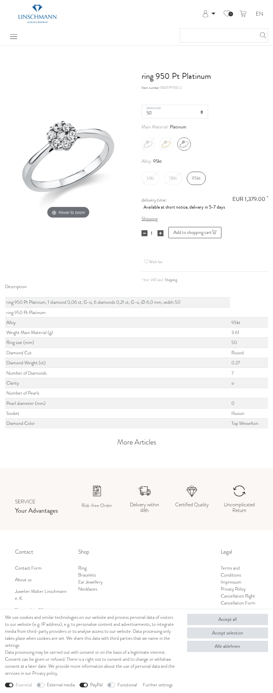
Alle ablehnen (227, 646)
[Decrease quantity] (144, 233)
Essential (24, 685)
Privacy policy (44, 673)
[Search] (261, 35)
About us (23, 580)
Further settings (158, 685)
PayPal (96, 685)
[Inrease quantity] (160, 233)
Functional (127, 685)
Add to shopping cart (192, 232)
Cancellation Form (238, 603)
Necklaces (87, 589)
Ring (82, 568)
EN (259, 14)
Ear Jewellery (90, 582)
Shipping (149, 219)
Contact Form (28, 568)
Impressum (231, 582)
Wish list (155, 261)
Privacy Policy (233, 589)
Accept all (227, 619)
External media (61, 685)
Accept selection (227, 633)
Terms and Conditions (231, 571)
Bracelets (87, 575)
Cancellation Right (238, 596)
